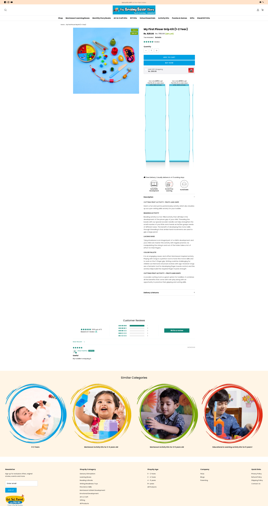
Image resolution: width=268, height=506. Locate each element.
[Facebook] (5, 2)
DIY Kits (133, 18)
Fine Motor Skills (86, 487)
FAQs (202, 474)
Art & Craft (84, 497)
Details (158, 37)
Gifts (192, 18)
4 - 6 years (151, 480)
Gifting (82, 500)
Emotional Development (89, 493)
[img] (77, 348)
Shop (60, 18)
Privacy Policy (256, 474)
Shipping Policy (257, 480)
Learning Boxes (85, 477)
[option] (106, 61)
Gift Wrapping (155, 69)
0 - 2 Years (151, 474)
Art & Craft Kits (120, 18)
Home (62, 25)
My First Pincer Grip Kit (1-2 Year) (76, 25)
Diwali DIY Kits (203, 18)
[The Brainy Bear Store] (134, 10)
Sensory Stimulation (87, 474)
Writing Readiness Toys (89, 484)
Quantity (147, 46)
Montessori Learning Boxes (78, 18)
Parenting (204, 480)
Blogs (202, 477)
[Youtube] (12, 2)
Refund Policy (256, 477)
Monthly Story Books (101, 18)
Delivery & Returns (151, 293)
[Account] (257, 10)
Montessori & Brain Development (92, 490)
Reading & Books (86, 480)
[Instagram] (8, 2)
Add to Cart (169, 57)
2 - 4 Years (151, 477)
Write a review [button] (177, 330)
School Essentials (147, 18)
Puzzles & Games (179, 18)
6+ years (150, 484)
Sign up (11, 490)
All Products (84, 503)
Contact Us (255, 484)
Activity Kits (163, 18)
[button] (149, 42)
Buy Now (169, 63)
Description (148, 197)
